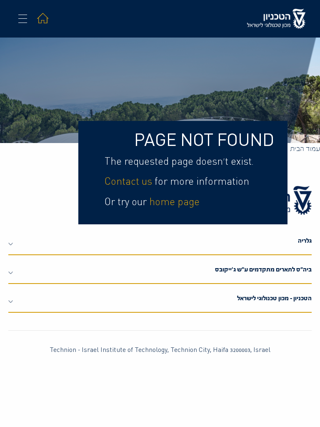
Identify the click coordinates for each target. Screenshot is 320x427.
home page (174, 202)
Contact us (128, 181)
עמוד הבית (305, 149)
